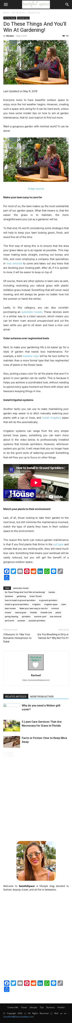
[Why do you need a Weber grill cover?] (11, 709)
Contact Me (13, 1007)
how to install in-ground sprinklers (20, 600)
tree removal (55, 616)
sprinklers (26, 616)
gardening (21, 596)
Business (50, 1007)
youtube (21, 620)
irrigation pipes (51, 604)
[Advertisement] (36, 798)
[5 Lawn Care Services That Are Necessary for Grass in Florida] (11, 725)
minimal (55, 608)
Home (6, 12)
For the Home (18, 12)
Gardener (9, 596)
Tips (42, 1007)
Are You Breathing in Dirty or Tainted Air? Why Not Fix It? (53, 636)
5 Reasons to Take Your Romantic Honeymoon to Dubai (17, 638)
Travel (24, 1007)
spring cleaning (11, 616)
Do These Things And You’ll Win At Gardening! (25, 592)
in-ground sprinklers (48, 600)
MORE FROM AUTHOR (42, 696)
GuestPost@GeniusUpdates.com (18, 1016)
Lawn (63, 604)
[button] (5, 4)
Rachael (10, 35)
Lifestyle (33, 1007)
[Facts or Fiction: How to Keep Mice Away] (11, 742)
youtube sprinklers (37, 620)
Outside (33, 612)
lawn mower (10, 608)
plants (58, 612)
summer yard (40, 616)
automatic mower (21, 588)
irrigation (36, 604)
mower (8, 612)
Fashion (61, 1007)
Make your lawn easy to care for (34, 608)
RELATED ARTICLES (15, 696)
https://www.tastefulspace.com (36, 680)
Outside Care (34, 12)
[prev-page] (5, 754)
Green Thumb (35, 596)
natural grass (20, 612)
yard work (9, 620)
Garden (52, 592)
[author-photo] (36, 670)
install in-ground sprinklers (17, 604)
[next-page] (11, 754)
